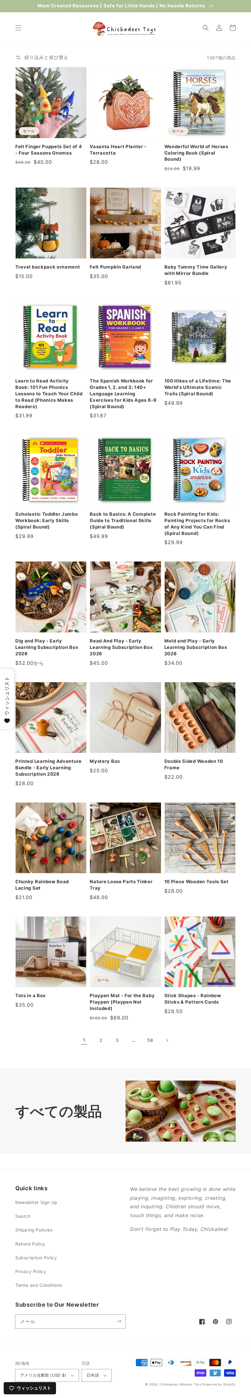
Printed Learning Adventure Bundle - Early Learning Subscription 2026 (48, 768)
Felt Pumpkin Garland (115, 267)
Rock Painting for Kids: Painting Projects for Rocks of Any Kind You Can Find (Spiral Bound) (197, 523)
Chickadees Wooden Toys (180, 1384)
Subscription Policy (36, 1257)
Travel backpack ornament (47, 267)
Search (23, 1216)
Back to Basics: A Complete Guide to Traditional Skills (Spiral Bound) (123, 520)
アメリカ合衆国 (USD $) (43, 1375)
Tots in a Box (30, 995)
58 (150, 1040)
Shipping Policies (33, 1229)
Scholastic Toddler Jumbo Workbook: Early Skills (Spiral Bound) (46, 520)
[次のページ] (167, 1040)
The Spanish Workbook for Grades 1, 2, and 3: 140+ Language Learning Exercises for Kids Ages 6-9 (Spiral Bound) (123, 393)
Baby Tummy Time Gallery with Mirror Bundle (195, 270)
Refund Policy (30, 1243)
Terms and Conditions (38, 1285)
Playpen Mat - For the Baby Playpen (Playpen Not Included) (122, 1002)
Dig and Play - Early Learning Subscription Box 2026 (46, 647)
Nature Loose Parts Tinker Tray (121, 885)
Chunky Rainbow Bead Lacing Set (42, 885)
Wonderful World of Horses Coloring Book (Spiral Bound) (196, 153)
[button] (18, 28)
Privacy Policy (30, 1271)
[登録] (119, 1321)
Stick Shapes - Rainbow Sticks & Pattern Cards (192, 999)
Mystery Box (105, 761)
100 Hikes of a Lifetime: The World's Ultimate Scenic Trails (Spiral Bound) (197, 387)
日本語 (93, 1375)
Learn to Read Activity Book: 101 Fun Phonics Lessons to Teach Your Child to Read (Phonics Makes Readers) (49, 393)
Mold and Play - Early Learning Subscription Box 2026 (195, 647)
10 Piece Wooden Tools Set (196, 881)
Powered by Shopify (219, 1384)
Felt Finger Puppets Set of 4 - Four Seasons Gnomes (48, 150)
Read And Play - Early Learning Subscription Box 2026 (121, 647)
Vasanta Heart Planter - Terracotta (118, 150)
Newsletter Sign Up (36, 1202)
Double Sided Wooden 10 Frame (193, 764)
